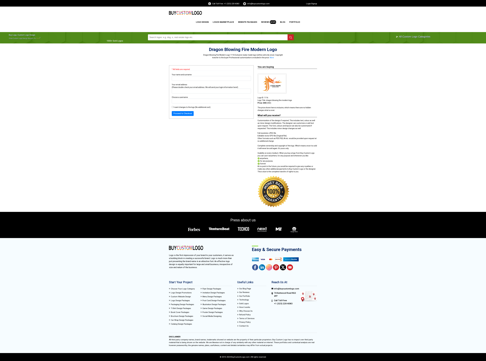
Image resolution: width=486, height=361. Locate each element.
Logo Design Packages (180, 300)
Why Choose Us (245, 311)
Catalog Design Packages (181, 324)
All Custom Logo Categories (414, 36)
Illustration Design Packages (214, 304)
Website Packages (247, 22)
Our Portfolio (244, 296)
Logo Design (202, 22)
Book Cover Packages (180, 312)
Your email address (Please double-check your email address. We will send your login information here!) (205, 86)
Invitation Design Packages (213, 293)
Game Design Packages (212, 308)
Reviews (268, 22)
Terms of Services (247, 318)
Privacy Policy (245, 322)
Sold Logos (244, 303)
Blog (282, 22)
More (272, 58)
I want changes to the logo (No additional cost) (191, 107)
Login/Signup (311, 4)
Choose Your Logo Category (183, 289)
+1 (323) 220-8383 (283, 303)
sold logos (118, 41)
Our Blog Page (245, 289)
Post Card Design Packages (214, 300)
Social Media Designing (211, 316)
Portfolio (294, 22)
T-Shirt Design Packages (181, 308)
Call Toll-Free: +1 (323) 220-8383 (225, 4)
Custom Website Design (181, 296)
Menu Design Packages (212, 296)
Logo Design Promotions (181, 293)
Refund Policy (245, 315)
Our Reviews (244, 292)
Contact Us (244, 326)
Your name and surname (182, 75)
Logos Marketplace (223, 22)
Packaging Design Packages (182, 304)
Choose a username (180, 97)
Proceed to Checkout (182, 113)
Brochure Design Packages (182, 316)
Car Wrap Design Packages (182, 320)
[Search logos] (291, 37)
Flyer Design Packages (211, 289)
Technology (244, 300)
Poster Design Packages (212, 312)
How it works (244, 307)
